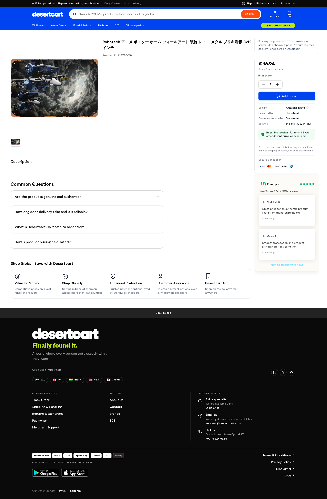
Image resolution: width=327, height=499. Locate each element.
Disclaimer (285, 469)
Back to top (163, 313)
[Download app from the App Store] (74, 473)
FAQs (289, 476)
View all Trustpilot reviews (287, 264)
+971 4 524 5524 (216, 438)
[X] (283, 372)
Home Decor (58, 25)
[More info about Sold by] (307, 107)
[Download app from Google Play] (45, 473)
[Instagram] (274, 372)
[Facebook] (291, 372)
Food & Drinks (82, 25)
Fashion (103, 25)
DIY (117, 25)
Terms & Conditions (278, 455)
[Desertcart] (47, 14)
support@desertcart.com (223, 423)
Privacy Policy (283, 462)
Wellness (38, 25)
